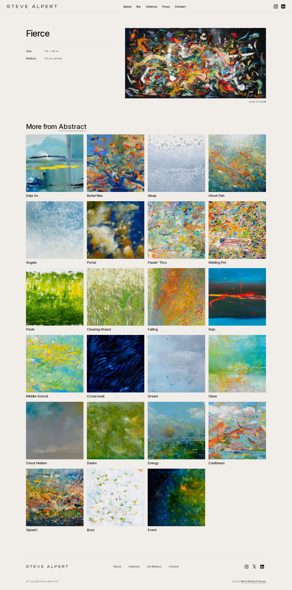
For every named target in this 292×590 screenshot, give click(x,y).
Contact (180, 6)
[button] (151, 6)
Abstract (73, 126)
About (127, 6)
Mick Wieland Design (253, 581)
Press (166, 6)
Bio (139, 6)
